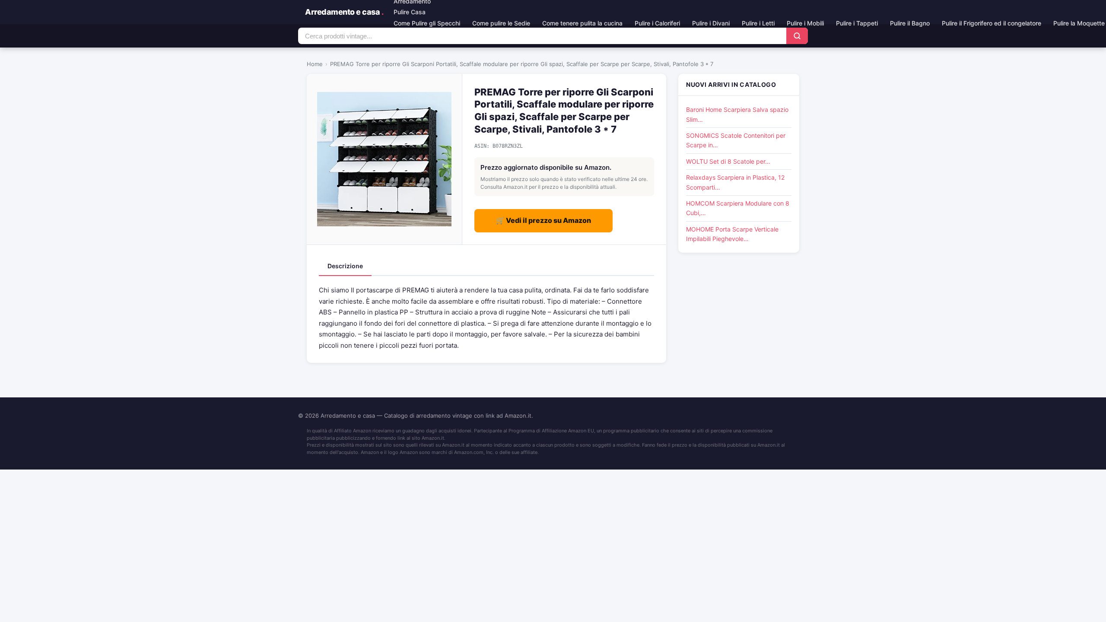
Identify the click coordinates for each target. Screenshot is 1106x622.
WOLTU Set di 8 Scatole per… (728, 161)
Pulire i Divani (711, 23)
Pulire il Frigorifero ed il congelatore (991, 23)
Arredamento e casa (344, 11)
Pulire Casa (410, 12)
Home (315, 63)
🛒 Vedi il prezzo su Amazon (543, 220)
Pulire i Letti (758, 23)
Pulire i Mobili (805, 23)
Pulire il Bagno (910, 23)
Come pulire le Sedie (501, 23)
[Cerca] (797, 36)
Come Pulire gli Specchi (427, 23)
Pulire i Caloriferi (657, 23)
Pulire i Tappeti (857, 23)
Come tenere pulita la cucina (582, 23)
